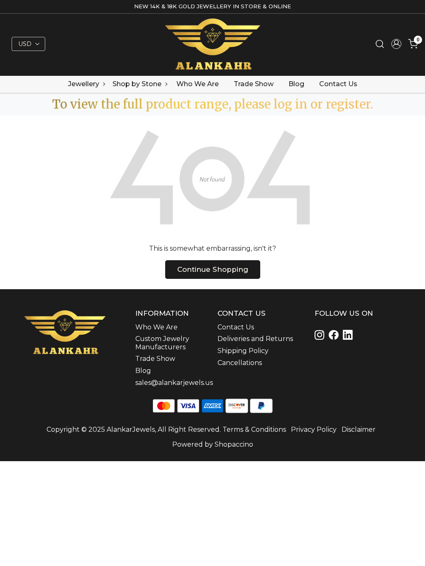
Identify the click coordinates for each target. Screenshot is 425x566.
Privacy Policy (314, 429)
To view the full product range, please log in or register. (212, 104)
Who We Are (197, 84)
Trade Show (254, 84)
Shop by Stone (136, 84)
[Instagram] (321, 336)
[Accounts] (396, 44)
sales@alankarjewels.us (171, 383)
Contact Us (338, 84)
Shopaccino (234, 444)
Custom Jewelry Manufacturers (162, 343)
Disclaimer (359, 429)
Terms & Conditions (254, 429)
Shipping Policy (243, 351)
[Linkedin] (335, 336)
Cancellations (239, 363)
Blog (296, 84)
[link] (379, 44)
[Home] (212, 43)
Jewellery (83, 84)
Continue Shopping (212, 269)
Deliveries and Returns (255, 339)
